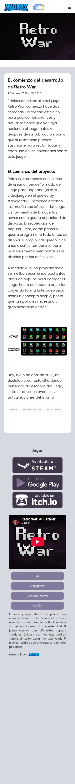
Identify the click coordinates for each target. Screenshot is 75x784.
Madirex (15, 93)
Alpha (13, 409)
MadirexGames (32, 409)
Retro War (53, 409)
